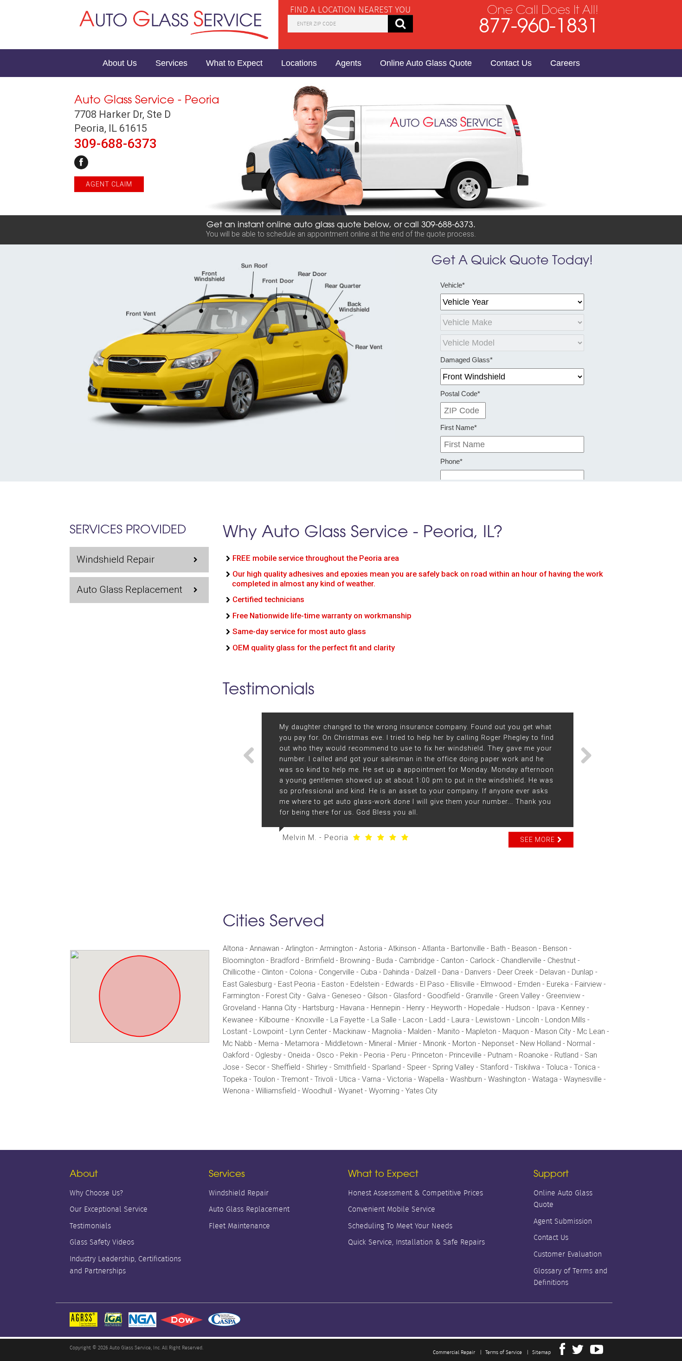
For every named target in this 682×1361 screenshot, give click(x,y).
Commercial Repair (454, 1352)
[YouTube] (596, 1351)
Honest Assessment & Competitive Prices (415, 1193)
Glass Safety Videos (102, 1242)
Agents (348, 63)
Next (582, 756)
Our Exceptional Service (109, 1209)
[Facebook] (81, 162)
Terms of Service (503, 1352)
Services (171, 63)
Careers (565, 63)
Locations (299, 63)
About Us (120, 63)
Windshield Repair (115, 559)
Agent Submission (563, 1221)
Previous (252, 756)
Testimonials (90, 1225)
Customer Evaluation (568, 1254)
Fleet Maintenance (239, 1225)
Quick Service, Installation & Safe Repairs (416, 1242)
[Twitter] (578, 1351)
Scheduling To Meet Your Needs (400, 1225)
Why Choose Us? (96, 1193)
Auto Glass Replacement (129, 589)
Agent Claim (109, 184)
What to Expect (234, 63)
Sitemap (541, 1352)
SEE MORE (537, 839)
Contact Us (511, 63)
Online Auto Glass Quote (426, 63)
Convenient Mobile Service (391, 1209)
